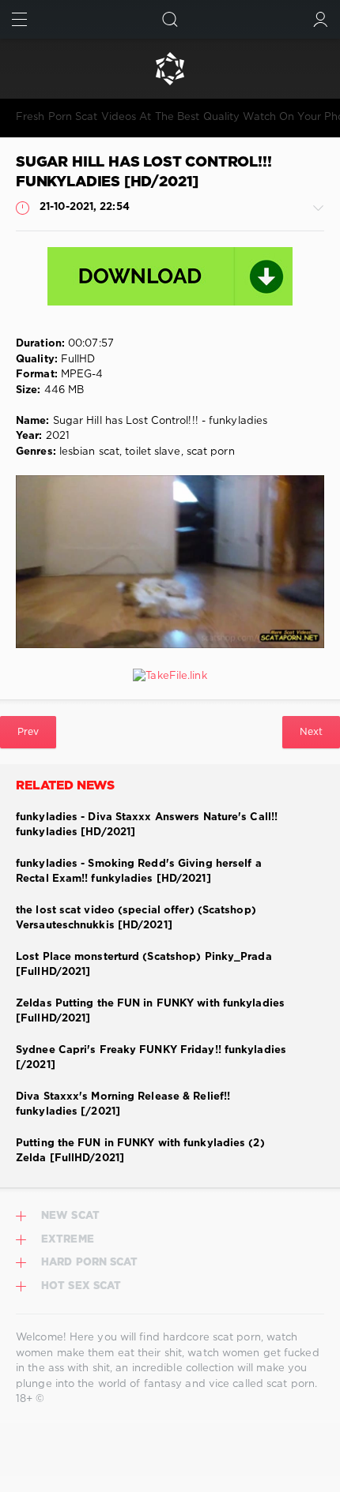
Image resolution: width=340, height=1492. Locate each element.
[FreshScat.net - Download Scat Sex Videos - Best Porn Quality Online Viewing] (170, 69)
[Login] (320, 19)
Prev (28, 732)
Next (311, 732)
